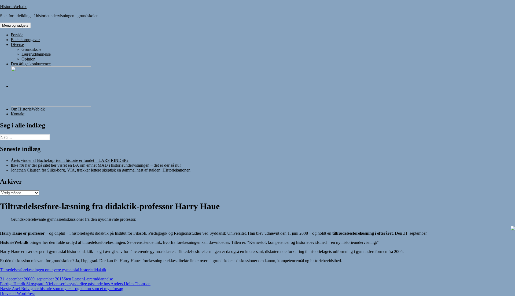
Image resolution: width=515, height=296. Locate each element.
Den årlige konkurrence (31, 64)
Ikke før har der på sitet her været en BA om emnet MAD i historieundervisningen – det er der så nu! (96, 165)
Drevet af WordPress (17, 293)
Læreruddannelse (36, 54)
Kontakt (17, 114)
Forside (17, 35)
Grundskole (31, 49)
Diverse (17, 44)
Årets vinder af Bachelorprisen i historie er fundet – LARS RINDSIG (69, 160)
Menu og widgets (15, 25)
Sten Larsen (74, 279)
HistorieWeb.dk (13, 6)
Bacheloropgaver (25, 39)
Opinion (28, 59)
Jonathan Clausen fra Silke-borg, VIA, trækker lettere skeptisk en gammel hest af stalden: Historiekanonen (100, 170)
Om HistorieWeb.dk (28, 109)
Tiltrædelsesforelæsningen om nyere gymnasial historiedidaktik (53, 270)
